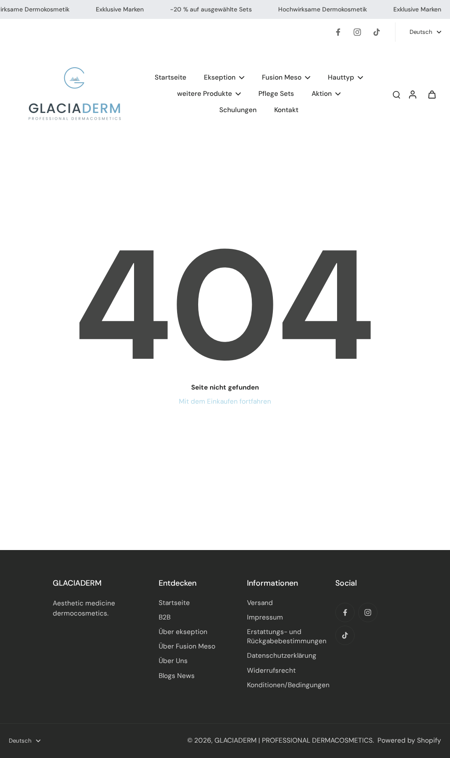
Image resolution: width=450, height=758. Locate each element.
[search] (396, 94)
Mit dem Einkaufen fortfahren (225, 401)
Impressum (265, 617)
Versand (260, 602)
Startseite (174, 602)
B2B (165, 617)
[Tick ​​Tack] (376, 32)
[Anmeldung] (412, 94)
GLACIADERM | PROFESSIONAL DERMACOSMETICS (293, 740)
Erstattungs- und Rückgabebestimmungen (287, 636)
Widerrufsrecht (271, 670)
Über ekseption (183, 631)
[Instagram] (357, 32)
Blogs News (177, 675)
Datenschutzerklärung (281, 655)
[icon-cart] (431, 94)
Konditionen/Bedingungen (288, 685)
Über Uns (173, 660)
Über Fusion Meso (187, 646)
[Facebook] (338, 32)
